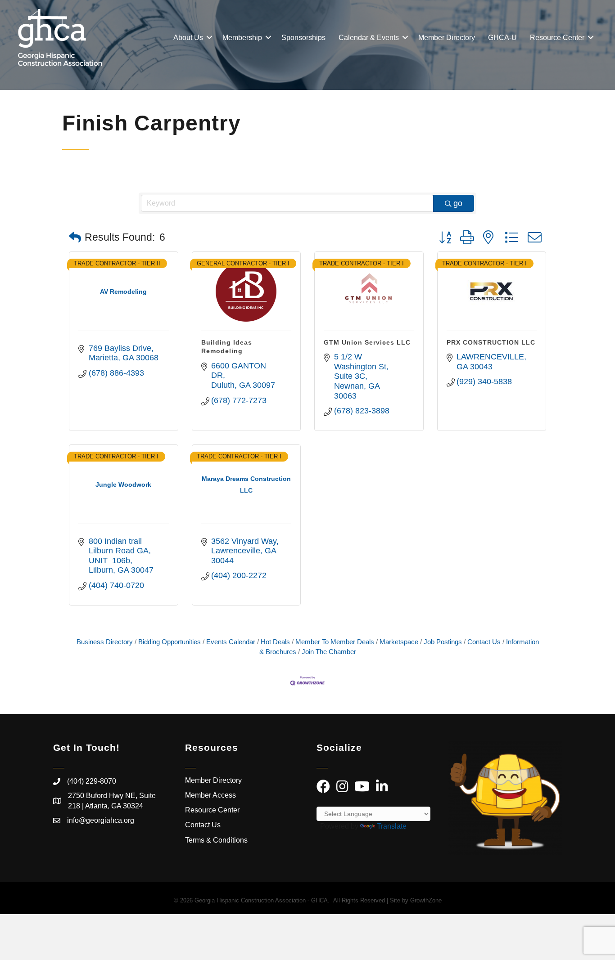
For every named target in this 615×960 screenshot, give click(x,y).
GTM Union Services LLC (367, 342)
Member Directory (446, 37)
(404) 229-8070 (91, 781)
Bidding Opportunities (169, 642)
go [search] (457, 203)
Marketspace (399, 642)
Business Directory (105, 642)
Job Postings (443, 642)
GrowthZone (426, 900)
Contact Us (484, 642)
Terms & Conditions (217, 840)
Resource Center (557, 37)
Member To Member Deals (334, 642)
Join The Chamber (329, 651)
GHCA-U (502, 37)
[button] (75, 238)
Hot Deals (275, 642)
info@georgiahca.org (100, 820)
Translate (392, 826)
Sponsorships (303, 37)
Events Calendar (230, 642)
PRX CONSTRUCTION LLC (491, 342)
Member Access (210, 795)
